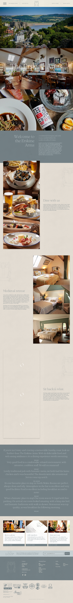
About (64, 563)
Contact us (57, 564)
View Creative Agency (40, 599)
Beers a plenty (10, 535)
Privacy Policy (58, 566)
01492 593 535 (25, 3)
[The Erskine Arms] (36, 3)
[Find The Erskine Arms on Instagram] (25, 575)
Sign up (67, 553)
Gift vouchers (32, 535)
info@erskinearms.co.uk (26, 569)
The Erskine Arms (13, 3)
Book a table (55, 3)
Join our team (55, 535)
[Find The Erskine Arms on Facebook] (23, 575)
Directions (24, 572)
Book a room (66, 3)
